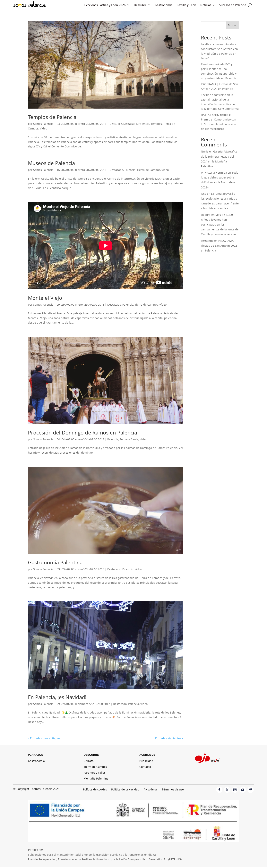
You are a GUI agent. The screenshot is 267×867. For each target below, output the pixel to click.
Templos (156, 124)
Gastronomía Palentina (55, 562)
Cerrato (88, 761)
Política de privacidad (125, 789)
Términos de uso (173, 789)
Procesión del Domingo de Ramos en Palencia (82, 432)
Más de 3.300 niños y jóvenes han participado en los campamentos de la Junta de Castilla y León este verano (219, 224)
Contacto (145, 767)
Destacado (130, 124)
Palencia (143, 124)
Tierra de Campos (148, 170)
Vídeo (43, 128)
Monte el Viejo (45, 297)
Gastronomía (163, 5)
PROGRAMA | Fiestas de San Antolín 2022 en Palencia (219, 245)
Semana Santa (129, 439)
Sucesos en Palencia (232, 5)
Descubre (140, 5)
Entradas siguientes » (169, 738)
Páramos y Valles (95, 772)
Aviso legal (151, 789)
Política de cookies (95, 789)
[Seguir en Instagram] (235, 790)
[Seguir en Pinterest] (250, 790)
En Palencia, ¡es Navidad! (57, 697)
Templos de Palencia (52, 116)
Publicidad (146, 761)
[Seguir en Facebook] (219, 790)
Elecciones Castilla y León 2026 (105, 5)
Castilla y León (186, 5)
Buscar (232, 25)
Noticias (205, 5)
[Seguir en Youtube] (243, 790)
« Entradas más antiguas (44, 738)
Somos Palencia (43, 124)
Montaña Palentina (96, 778)
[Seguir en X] (227, 790)
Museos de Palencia (51, 163)
